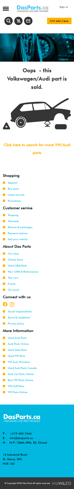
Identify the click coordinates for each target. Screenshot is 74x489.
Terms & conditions (19, 317)
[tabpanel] (37, 47)
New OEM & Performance (23, 271)
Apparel (12, 182)
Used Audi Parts (17, 337)
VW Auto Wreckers (19, 361)
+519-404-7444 (20, 433)
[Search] (8, 21)
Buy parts (13, 188)
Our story (13, 253)
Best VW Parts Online (20, 380)
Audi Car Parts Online (21, 374)
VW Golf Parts (16, 386)
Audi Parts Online (18, 343)
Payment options (18, 233)
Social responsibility (20, 311)
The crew (13, 277)
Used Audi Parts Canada (22, 367)
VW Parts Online (18, 392)
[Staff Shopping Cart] (18, 21)
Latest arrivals (16, 194)
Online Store (15, 259)
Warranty (13, 221)
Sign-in (64, 6)
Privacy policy (16, 323)
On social (13, 289)
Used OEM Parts (17, 265)
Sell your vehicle (18, 239)
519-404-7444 (59, 20)
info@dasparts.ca (21, 438)
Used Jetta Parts (17, 349)
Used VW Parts (16, 355)
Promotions (14, 200)
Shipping (13, 215)
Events (11, 283)
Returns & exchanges (20, 227)
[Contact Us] (28, 21)
